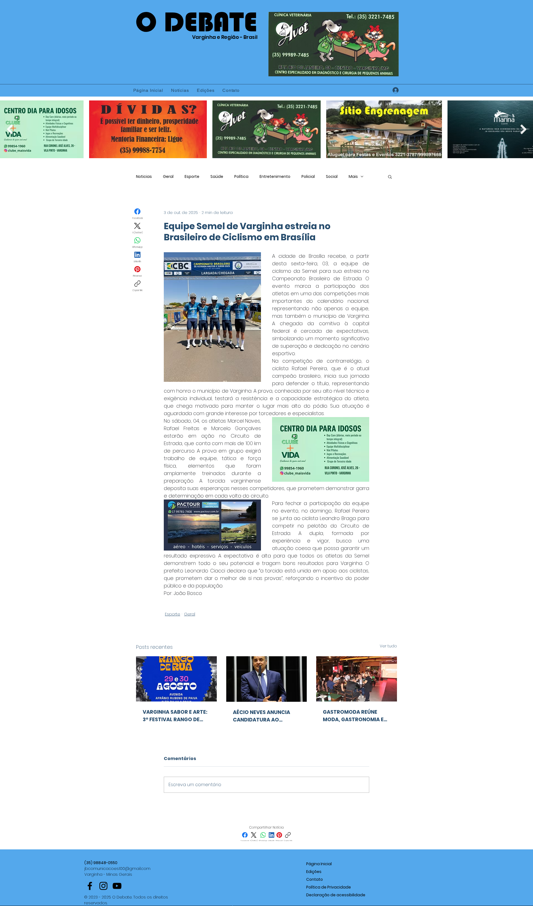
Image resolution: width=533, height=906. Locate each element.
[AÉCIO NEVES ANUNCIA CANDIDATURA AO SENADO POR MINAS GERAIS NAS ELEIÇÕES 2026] (266, 679)
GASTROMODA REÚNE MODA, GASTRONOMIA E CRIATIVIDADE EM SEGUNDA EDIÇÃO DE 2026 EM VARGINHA (356, 715)
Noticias (144, 176)
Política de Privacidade (328, 887)
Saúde (216, 176)
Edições (313, 871)
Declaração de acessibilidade (335, 895)
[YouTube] (117, 885)
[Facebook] (89, 885)
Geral (168, 176)
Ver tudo (388, 646)
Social (332, 176)
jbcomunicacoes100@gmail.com (117, 868)
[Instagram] (103, 885)
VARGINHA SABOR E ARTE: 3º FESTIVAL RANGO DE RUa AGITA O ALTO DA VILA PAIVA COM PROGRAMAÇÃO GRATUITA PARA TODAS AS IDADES (175, 715)
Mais (353, 176)
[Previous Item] (9, 129)
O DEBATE (196, 22)
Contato (314, 879)
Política (241, 176)
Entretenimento (275, 176)
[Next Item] (523, 129)
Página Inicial (319, 864)
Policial (308, 176)
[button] (390, 176)
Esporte (192, 176)
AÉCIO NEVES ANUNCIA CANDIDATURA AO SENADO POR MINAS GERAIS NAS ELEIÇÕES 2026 (261, 716)
